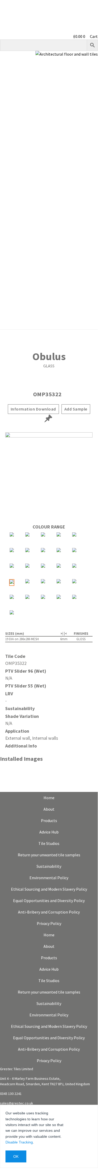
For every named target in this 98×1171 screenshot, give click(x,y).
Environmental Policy (48, 877)
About (89, 82)
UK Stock (86, 165)
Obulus (49, 356)
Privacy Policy (49, 923)
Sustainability (82, 148)
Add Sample (75, 409)
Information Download (33, 409)
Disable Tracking (19, 1142)
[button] (49, 193)
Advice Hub (49, 832)
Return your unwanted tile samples (49, 854)
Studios (88, 98)
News (90, 181)
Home (49, 797)
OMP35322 (47, 394)
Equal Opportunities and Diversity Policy (49, 900)
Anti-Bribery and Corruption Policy (49, 912)
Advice (89, 115)
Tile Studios (48, 843)
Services (87, 132)
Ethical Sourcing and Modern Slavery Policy (49, 889)
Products (86, 65)
